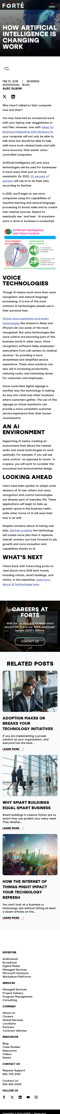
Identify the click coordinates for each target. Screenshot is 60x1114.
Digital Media (11, 966)
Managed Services (15, 970)
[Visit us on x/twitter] (12, 1098)
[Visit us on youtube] (28, 1098)
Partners (8, 1027)
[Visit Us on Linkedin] (13, 97)
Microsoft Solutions (16, 973)
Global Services (13, 1020)
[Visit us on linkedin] (20, 1098)
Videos (7, 1054)
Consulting (10, 1000)
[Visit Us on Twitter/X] (4, 97)
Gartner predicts (21, 531)
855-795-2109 (11, 1074)
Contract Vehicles (15, 1031)
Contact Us (30, 641)
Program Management (17, 997)
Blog (25, 85)
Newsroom (10, 1051)
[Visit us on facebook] (4, 1098)
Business (33, 81)
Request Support (14, 1070)
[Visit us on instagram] (36, 1098)
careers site (26, 623)
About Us (9, 1013)
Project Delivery (13, 993)
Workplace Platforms (17, 977)
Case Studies (11, 1047)
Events (7, 1058)
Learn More (11, 749)
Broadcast (10, 963)
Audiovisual (12, 85)
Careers (8, 1016)
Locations (9, 1024)
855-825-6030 (12, 1084)
